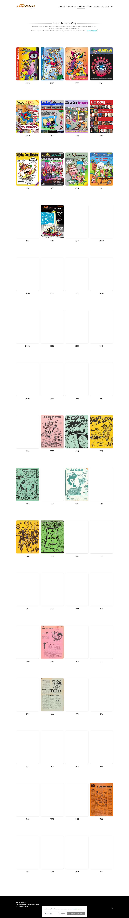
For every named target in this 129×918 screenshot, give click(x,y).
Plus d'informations (77, 909)
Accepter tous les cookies (77, 913)
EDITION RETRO (92, 31)
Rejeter (63, 913)
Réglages (49, 913)
